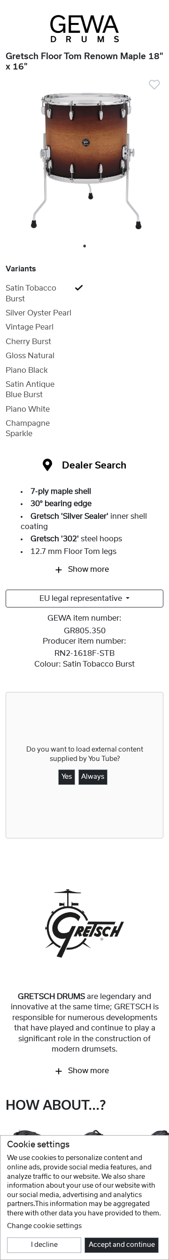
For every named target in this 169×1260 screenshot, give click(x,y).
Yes (66, 777)
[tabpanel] (84, 161)
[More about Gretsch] (84, 923)
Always (92, 777)
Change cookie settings (44, 1226)
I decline (44, 1245)
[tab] (84, 293)
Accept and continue (122, 1245)
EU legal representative (81, 598)
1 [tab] (85, 246)
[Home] (84, 28)
